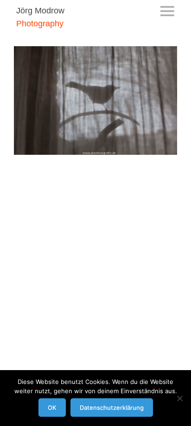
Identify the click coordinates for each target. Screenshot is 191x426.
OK (52, 407)
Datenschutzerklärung (112, 407)
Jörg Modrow (40, 10)
